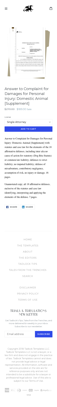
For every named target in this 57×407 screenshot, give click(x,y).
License (8, 117)
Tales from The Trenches (28, 270)
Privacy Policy (28, 293)
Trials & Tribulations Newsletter (28, 312)
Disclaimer (27, 287)
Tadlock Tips (27, 263)
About (28, 251)
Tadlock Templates (28, 8)
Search (27, 276)
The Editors (27, 257)
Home (28, 239)
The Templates (27, 245)
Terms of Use (27, 299)
